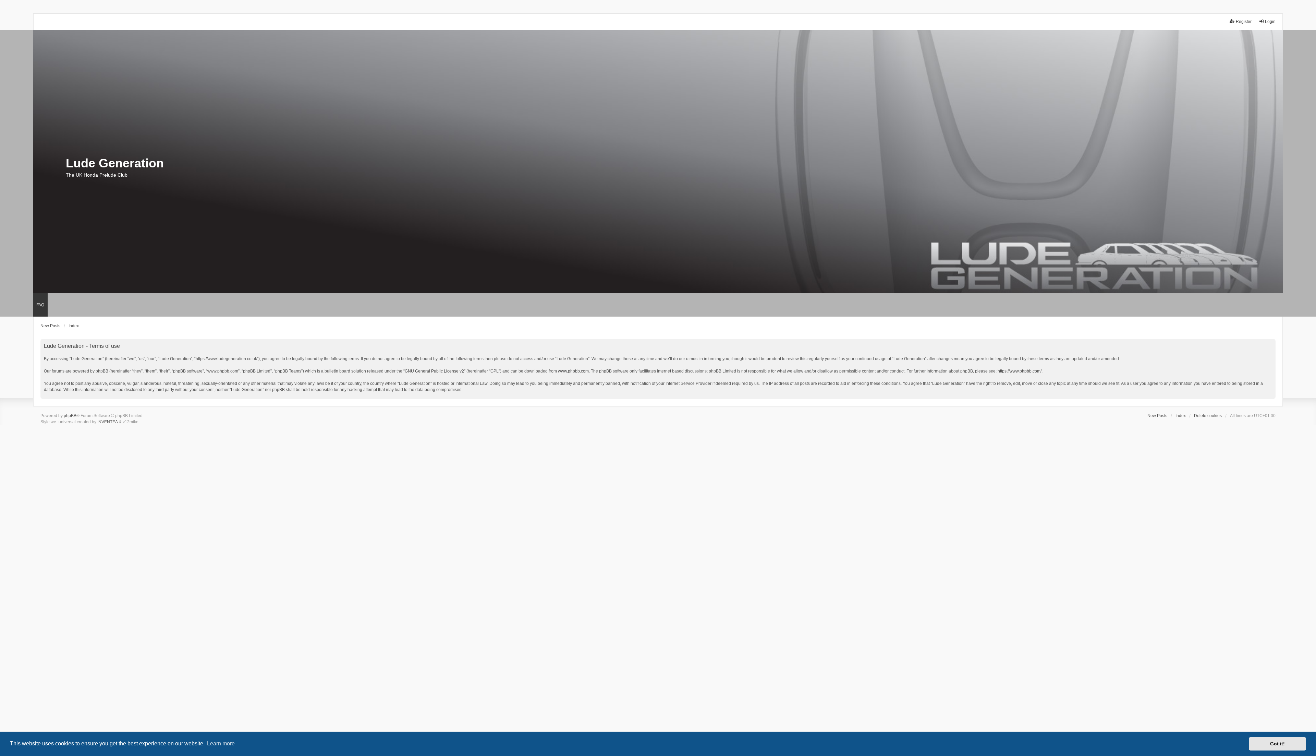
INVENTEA (107, 422)
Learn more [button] (221, 743)
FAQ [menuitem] (40, 305)
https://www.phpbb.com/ (1019, 371)
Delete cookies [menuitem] (1208, 415)
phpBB (70, 415)
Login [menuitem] (1270, 21)
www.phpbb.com (573, 371)
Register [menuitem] (1244, 21)
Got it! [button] (1277, 743)
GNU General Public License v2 (434, 371)
